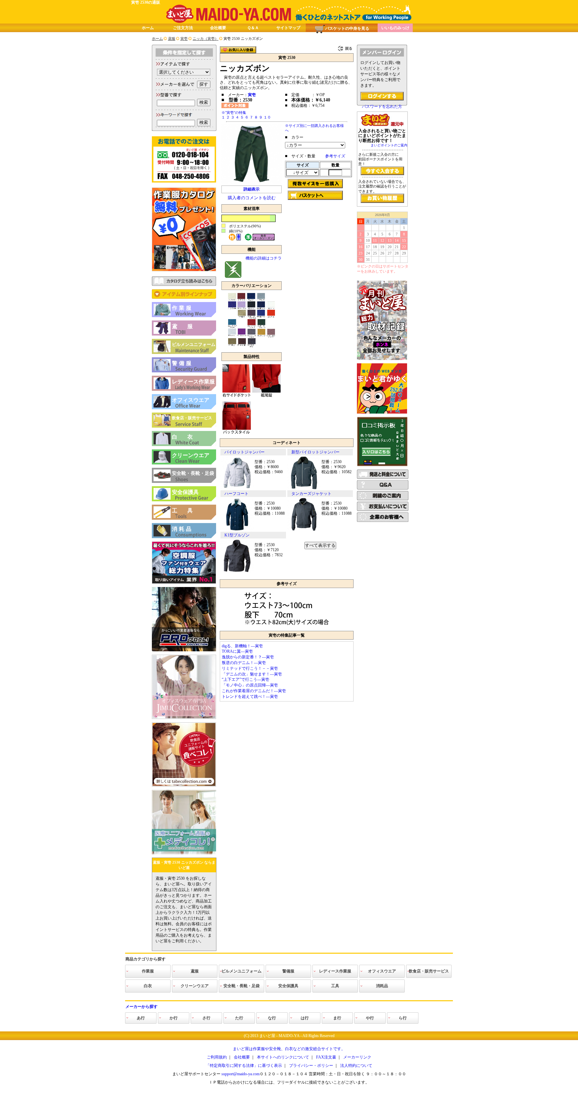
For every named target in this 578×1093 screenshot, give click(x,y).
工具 (187, 510)
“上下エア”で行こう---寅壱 (245, 679)
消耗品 (182, 529)
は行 (305, 1018)
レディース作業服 (193, 381)
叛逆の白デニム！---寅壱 (244, 662)
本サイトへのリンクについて (283, 1057)
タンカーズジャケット (311, 493)
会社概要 (218, 27)
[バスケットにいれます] (315, 195)
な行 (272, 1018)
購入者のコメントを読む (252, 197)
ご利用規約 (217, 1057)
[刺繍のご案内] (382, 499)
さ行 (206, 1018)
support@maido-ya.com (240, 1074)
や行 (370, 1018)
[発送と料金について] (382, 477)
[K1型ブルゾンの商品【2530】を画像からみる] (237, 571)
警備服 (182, 363)
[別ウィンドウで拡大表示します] (286, 626)
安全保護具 (185, 492)
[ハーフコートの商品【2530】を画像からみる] (237, 529)
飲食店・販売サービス (192, 418)
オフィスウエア (190, 400)
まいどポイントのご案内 (389, 145)
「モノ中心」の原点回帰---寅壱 (250, 685)
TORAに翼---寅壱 (237, 651)
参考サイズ (335, 156)
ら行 (403, 1018)
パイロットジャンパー (244, 452)
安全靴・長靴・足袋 (193, 473)
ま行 (337, 1018)
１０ (267, 117)
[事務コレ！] (184, 717)
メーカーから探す (141, 1006)
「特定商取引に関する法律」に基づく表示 (244, 1065)
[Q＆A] (382, 488)
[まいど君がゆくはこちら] (382, 412)
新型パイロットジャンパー (315, 452)
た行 (239, 1018)
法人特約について (356, 1065)
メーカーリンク (357, 1057)
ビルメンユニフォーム (193, 344)
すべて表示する (320, 545)
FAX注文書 (326, 1057)
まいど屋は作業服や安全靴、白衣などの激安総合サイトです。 (289, 1048)
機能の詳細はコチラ (264, 258)
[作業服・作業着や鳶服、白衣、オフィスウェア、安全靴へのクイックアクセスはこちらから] (184, 297)
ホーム (148, 27)
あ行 (141, 1018)
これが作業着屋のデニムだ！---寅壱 (254, 690)
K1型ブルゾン (237, 535)
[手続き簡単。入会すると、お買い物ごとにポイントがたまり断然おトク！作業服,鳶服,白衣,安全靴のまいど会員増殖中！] (382, 170)
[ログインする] (382, 96)
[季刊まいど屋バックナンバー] (382, 358)
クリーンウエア (190, 455)
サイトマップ (288, 27)
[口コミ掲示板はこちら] (382, 464)
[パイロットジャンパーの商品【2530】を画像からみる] (237, 488)
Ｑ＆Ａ (253, 27)
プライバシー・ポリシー (311, 1065)
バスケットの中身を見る (347, 28)
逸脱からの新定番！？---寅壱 (248, 657)
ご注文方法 (183, 27)
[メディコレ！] (184, 853)
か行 (174, 1018)
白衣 (187, 437)
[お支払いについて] (382, 509)
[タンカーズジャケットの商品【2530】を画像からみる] (304, 529)
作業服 (182, 308)
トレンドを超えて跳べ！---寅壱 (250, 696)
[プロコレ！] (184, 650)
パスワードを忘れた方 (382, 106)
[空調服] (184, 582)
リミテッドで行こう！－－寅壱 (250, 668)
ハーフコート (236, 493)
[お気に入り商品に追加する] (238, 49)
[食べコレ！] (184, 785)
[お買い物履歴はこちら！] (382, 198)
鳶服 (187, 326)
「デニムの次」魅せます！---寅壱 (252, 674)
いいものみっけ (395, 27)
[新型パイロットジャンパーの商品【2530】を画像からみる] (304, 488)
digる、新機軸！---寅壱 (242, 646)
